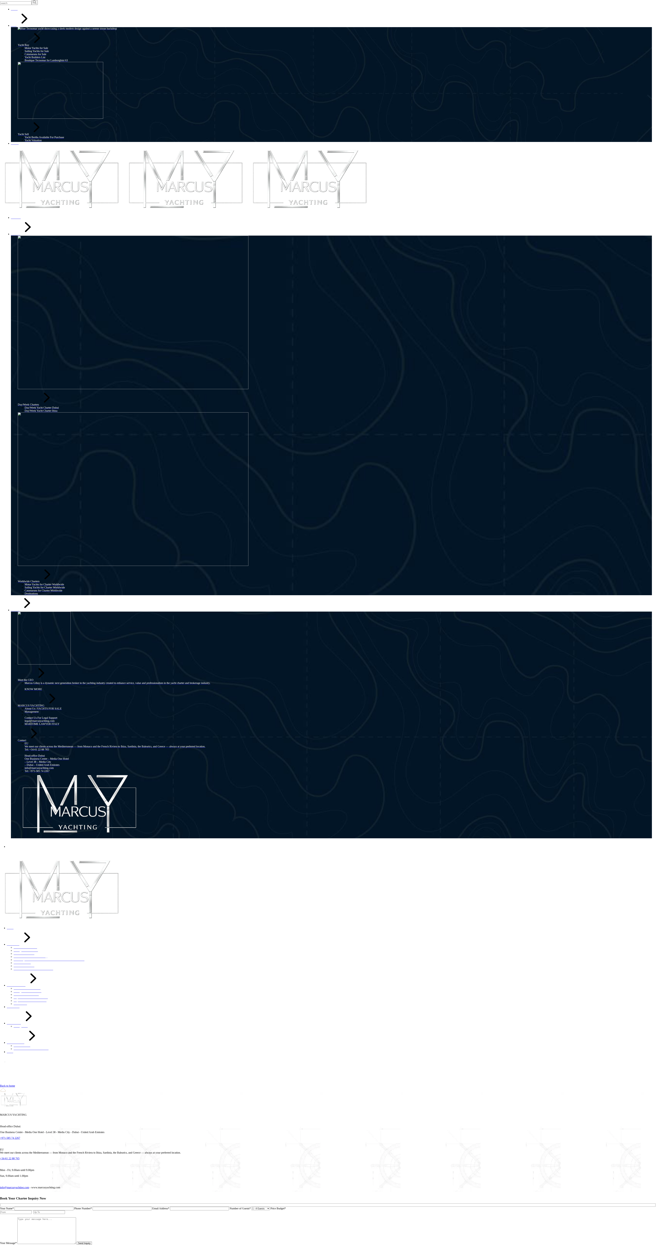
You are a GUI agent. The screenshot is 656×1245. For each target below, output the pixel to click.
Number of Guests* (240, 1208)
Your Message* (8, 1243)
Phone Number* (83, 1208)
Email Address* (160, 1208)
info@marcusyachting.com (14, 1187)
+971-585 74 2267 (10, 1138)
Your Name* (7, 1208)
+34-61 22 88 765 (9, 1158)
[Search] (35, 2)
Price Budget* (278, 1208)
